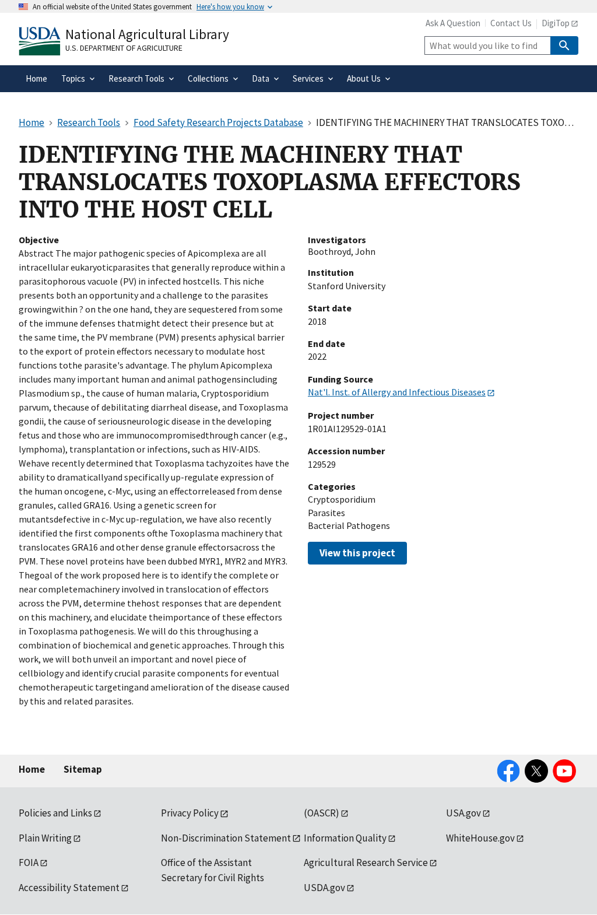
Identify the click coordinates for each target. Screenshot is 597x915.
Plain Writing (45, 838)
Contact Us (511, 23)
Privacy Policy (190, 813)
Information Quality (345, 838)
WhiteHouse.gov (480, 838)
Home (32, 769)
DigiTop (556, 23)
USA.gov (463, 813)
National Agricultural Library (147, 34)
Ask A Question (453, 23)
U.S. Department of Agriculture (123, 48)
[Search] (564, 45)
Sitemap (83, 769)
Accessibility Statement (69, 887)
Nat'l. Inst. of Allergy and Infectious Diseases (397, 392)
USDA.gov (324, 887)
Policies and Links (55, 813)
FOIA (28, 862)
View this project (357, 552)
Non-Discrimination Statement (226, 838)
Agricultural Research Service (366, 862)
